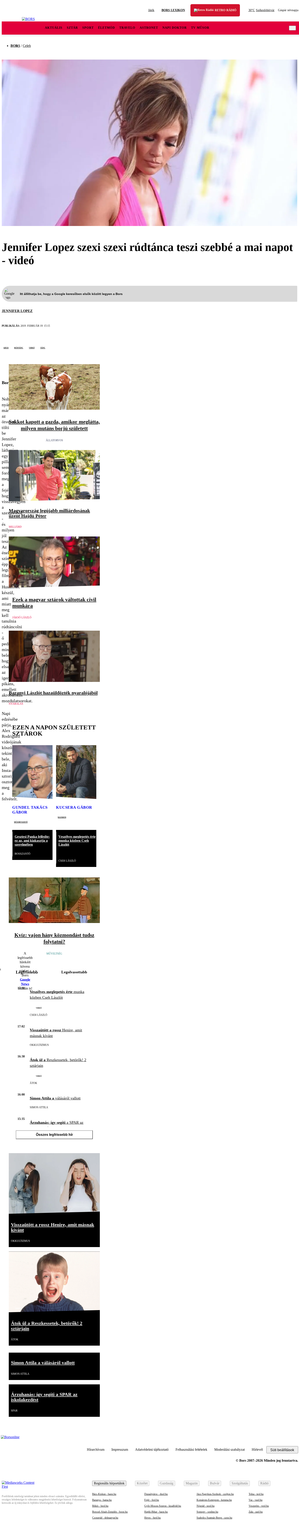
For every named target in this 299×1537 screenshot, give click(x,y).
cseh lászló (67, 860)
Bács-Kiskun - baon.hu (104, 1494)
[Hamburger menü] (11, 28)
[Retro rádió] (200, 13)
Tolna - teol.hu (256, 1494)
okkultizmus (39, 1044)
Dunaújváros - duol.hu (156, 1494)
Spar (14, 1410)
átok (33, 1083)
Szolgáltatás (240, 1483)
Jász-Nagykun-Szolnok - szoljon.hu (215, 1494)
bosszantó (22, 853)
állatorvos (54, 440)
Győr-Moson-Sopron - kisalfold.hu (162, 1505)
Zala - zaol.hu (256, 1511)
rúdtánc (18, 347)
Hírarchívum (95, 1449)
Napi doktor (174, 27)
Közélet (142, 1483)
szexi (6, 347)
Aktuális (53, 27)
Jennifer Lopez (17, 311)
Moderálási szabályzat (229, 1449)
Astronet (149, 27)
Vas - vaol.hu (255, 1500)
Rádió (264, 1483)
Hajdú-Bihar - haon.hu (156, 1511)
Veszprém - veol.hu (259, 1505)
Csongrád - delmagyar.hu (105, 1517)
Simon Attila (39, 1107)
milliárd (15, 526)
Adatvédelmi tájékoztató (152, 1449)
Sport (88, 27)
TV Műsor (200, 27)
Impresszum (119, 1449)
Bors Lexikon (173, 10)
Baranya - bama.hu (102, 1500)
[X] (5, 368)
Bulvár (214, 1483)
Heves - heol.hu (152, 1517)
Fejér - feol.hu (151, 1500)
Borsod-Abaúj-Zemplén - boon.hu (110, 1511)
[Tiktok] (272, 1439)
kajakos (62, 817)
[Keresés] (292, 28)
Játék (151, 10)
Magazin (192, 1483)
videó (32, 347)
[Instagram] (283, 1439)
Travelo (127, 27)
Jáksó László (22, 617)
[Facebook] (293, 1439)
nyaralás (16, 703)
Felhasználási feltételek (191, 1449)
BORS (15, 46)
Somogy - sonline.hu (207, 1511)
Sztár (72, 27)
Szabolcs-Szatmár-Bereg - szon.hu (214, 1517)
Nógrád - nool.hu (206, 1505)
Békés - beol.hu (100, 1505)
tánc (42, 347)
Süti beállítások (282, 1450)
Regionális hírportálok (109, 1483)
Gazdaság (166, 1483)
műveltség (54, 953)
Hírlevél (257, 1449)
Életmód (106, 27)
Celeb (27, 46)
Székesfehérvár (261, 10)
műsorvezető (21, 821)
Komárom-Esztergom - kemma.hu (214, 1500)
